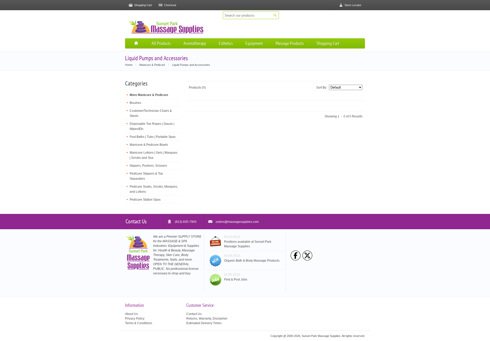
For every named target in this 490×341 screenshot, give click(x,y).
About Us (131, 314)
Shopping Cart (327, 43)
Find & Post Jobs (235, 279)
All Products (161, 43)
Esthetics (226, 43)
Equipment (254, 43)
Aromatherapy (194, 43)
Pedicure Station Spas (145, 199)
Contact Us (194, 314)
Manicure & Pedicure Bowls (149, 145)
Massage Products (290, 43)
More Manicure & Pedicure (149, 95)
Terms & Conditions (138, 323)
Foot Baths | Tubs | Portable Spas (153, 137)
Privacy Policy (134, 318)
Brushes (135, 103)
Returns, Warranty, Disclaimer (206, 318)
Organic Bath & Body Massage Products (251, 260)
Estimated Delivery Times (204, 323)
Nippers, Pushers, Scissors (148, 165)
